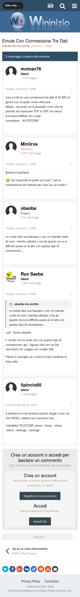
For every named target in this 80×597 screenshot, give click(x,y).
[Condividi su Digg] (27, 569)
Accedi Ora (40, 521)
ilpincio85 (31, 384)
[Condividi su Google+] (19, 569)
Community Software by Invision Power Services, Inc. (40, 590)
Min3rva (29, 143)
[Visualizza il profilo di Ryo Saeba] (11, 277)
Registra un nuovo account (40, 496)
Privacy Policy (30, 581)
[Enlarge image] (8, 180)
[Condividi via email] (55, 569)
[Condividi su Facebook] (12, 569)
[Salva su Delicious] (34, 569)
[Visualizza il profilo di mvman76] (11, 71)
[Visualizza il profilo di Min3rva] (11, 147)
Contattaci (52, 581)
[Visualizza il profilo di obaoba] (11, 211)
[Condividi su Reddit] (41, 569)
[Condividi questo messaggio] (71, 89)
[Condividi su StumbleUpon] (48, 569)
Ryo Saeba (32, 273)
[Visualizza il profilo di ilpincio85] (11, 387)
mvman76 (22, 46)
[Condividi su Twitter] (5, 569)
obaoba (28, 208)
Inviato (21, 89)
